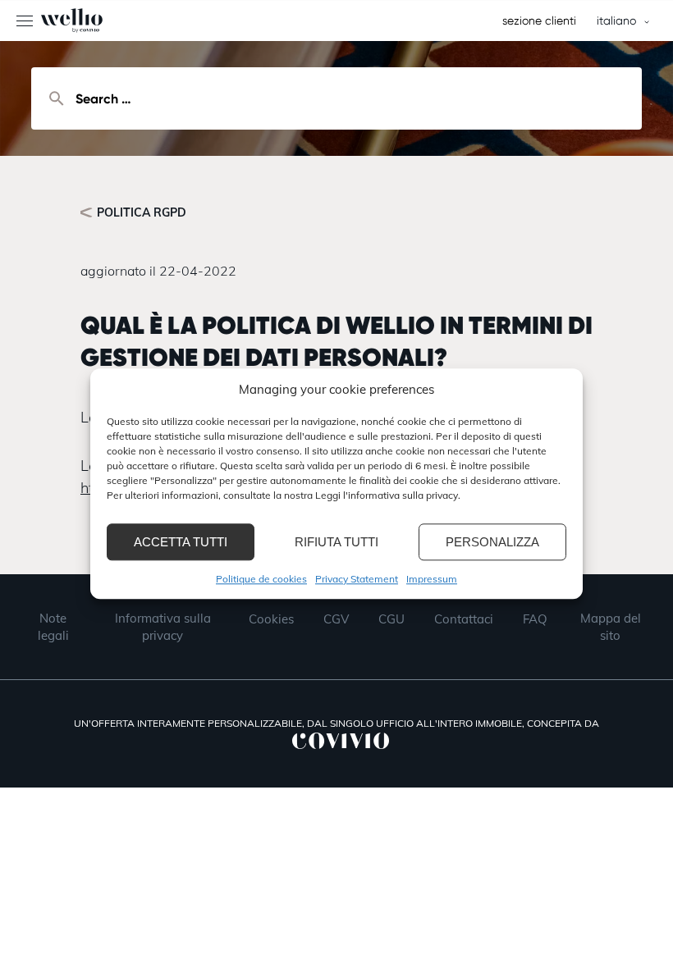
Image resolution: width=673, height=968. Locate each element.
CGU (391, 619)
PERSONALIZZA (492, 542)
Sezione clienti (539, 20)
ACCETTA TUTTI (180, 542)
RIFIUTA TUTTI (336, 542)
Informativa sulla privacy (163, 626)
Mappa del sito (610, 626)
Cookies (271, 619)
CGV (336, 619)
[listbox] (620, 20)
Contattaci (463, 619)
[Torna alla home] (51, 20)
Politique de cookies (261, 579)
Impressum (431, 579)
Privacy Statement (356, 579)
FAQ (535, 619)
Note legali (53, 626)
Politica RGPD (141, 212)
